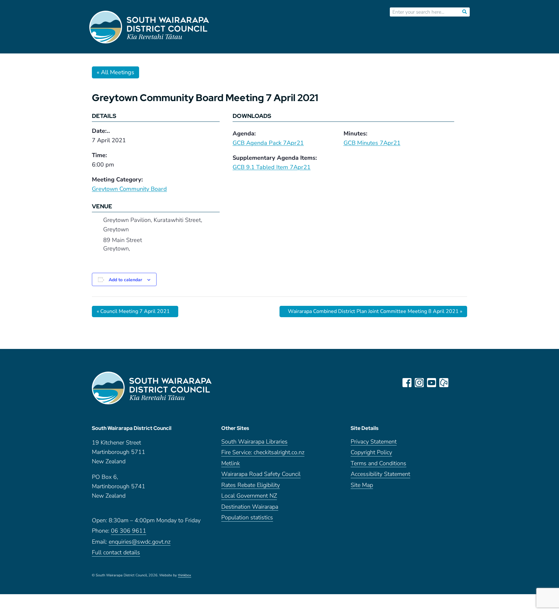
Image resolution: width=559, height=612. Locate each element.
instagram (419, 382)
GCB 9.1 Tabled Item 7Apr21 (272, 167)
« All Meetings (115, 72)
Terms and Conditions (378, 464)
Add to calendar (125, 280)
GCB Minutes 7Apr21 (372, 143)
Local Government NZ (249, 496)
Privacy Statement (374, 442)
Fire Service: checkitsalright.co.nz (262, 452)
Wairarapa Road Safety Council (261, 474)
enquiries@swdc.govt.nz (139, 542)
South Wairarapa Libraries (254, 442)
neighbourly (443, 382)
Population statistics (247, 518)
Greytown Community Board (129, 189)
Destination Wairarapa (249, 507)
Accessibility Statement (380, 474)
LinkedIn (456, 382)
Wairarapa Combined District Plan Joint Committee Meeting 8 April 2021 (375, 311)
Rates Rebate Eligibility (250, 485)
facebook (406, 382)
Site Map (362, 485)
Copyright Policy (371, 452)
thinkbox (184, 575)
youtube (431, 382)
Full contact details (116, 553)
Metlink (230, 464)
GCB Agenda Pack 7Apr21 (268, 143)
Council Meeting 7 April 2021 (133, 311)
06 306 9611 (128, 531)
